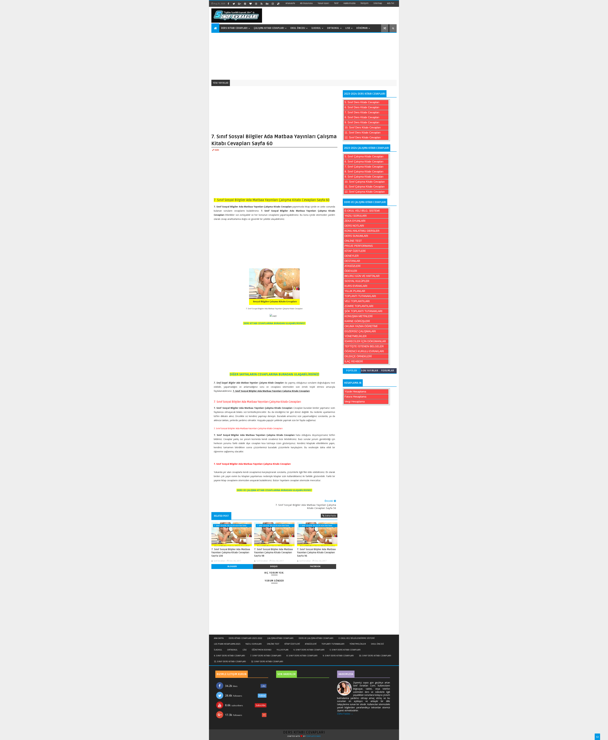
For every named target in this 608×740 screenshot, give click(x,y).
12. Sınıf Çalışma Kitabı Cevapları (365, 191)
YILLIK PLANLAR (355, 291)
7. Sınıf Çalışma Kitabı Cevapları (364, 166)
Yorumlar (387, 370)
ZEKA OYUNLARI (355, 220)
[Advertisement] (304, 56)
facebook (315, 566)
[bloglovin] (250, 3)
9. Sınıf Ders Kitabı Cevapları (362, 122)
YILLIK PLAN (282, 649)
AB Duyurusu (306, 3)
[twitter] (233, 3)
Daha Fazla (330, 515)
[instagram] (272, 3)
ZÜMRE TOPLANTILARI (359, 306)
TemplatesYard (313, 736)
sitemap (378, 3)
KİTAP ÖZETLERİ (355, 250)
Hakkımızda (349, 3)
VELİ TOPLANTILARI (357, 301)
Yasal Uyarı (323, 3)
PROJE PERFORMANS (359, 245)
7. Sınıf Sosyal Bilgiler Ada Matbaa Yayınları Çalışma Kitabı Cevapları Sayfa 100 (230, 552)
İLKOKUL (218, 649)
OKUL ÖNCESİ (377, 644)
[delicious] (278, 3)
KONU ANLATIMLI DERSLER (362, 230)
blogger (232, 566)
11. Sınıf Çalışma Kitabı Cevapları (365, 186)
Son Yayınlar (369, 370)
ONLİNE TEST (353, 240)
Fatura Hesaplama (355, 396)
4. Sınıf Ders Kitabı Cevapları (309, 649)
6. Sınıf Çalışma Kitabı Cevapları (364, 161)
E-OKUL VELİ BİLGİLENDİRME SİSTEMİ (357, 638)
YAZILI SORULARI (356, 215)
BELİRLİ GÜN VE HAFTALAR (362, 276)
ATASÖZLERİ (353, 266)
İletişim (364, 3)
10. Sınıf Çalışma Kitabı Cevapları (365, 181)
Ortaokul (333, 28)
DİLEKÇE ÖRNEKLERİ (358, 356)
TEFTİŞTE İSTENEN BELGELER (364, 346)
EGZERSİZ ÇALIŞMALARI (360, 331)
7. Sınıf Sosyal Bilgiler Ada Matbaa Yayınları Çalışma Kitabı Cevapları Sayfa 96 (316, 552)
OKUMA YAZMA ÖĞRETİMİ (361, 326)
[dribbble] (256, 3)
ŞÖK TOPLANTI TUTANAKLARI (363, 311)
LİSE (245, 649)
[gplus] (239, 3)
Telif (336, 3)
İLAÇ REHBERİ (354, 361)
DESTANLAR (352, 260)
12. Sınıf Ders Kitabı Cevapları (363, 137)
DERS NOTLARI (354, 225)
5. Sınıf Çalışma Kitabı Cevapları (364, 156)
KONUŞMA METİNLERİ (359, 316)
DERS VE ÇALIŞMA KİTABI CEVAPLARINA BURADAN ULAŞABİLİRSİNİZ (274, 490)
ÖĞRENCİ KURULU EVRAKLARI (364, 351)
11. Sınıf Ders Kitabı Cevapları (363, 132)
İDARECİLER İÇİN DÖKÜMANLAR (365, 341)
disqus (273, 566)
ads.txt (390, 3)
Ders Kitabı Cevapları (234, 28)
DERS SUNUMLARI (356, 235)
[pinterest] (245, 3)
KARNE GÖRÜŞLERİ (357, 321)
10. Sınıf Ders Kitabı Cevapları (363, 127)
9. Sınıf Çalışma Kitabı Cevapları (364, 176)
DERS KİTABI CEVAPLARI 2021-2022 (245, 638)
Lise (347, 28)
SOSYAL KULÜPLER (357, 281)
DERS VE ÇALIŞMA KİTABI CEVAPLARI (316, 638)
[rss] (261, 3)
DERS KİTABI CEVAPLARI (304, 732)
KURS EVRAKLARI (356, 286)
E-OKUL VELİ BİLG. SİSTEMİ (362, 210)
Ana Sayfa (219, 638)
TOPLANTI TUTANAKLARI (360, 296)
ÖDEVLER (351, 270)
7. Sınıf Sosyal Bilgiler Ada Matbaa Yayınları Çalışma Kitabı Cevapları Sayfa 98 (273, 552)
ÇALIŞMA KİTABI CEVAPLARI (280, 638)
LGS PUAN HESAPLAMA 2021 (227, 644)
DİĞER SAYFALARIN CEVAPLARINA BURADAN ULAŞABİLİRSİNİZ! (274, 374)
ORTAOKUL (232, 649)
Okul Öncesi (297, 28)
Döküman (362, 28)
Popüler (351, 370)
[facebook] (228, 3)
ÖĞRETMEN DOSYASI (262, 649)
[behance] (267, 3)
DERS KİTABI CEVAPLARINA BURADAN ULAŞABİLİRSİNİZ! (274, 323)
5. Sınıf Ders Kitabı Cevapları (362, 102)
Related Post (221, 515)
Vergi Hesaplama (355, 401)
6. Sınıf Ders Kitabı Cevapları (362, 107)
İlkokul (316, 28)
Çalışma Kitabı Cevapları (269, 28)
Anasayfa (290, 3)
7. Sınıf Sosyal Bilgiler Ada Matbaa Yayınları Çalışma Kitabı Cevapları (230, 525)
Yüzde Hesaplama (355, 391)
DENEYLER (352, 255)
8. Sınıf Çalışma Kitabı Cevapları (364, 171)
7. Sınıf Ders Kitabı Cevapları (362, 112)
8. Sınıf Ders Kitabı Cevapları (362, 117)
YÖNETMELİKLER (356, 336)
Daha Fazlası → (345, 713)
